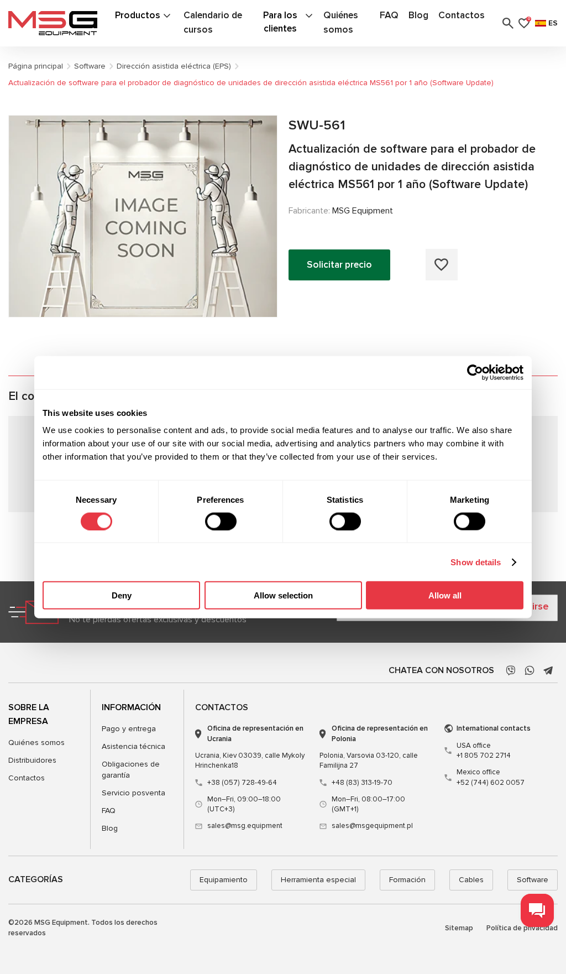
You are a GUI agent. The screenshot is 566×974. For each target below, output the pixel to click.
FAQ (389, 15)
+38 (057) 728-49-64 (242, 782)
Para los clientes (280, 21)
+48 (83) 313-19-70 (362, 782)
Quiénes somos (36, 742)
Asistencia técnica (133, 746)
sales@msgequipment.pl (372, 825)
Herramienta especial (318, 879)
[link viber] (510, 670)
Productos (137, 15)
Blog (418, 15)
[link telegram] (548, 670)
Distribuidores (32, 760)
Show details (475, 561)
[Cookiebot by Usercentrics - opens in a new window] (475, 372)
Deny (122, 595)
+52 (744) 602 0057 (491, 777)
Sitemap (459, 928)
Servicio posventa (133, 793)
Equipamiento (224, 879)
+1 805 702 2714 (484, 750)
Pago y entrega (129, 728)
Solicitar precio (339, 264)
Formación (407, 879)
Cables (471, 879)
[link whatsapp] (529, 670)
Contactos (461, 15)
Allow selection (283, 595)
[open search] (507, 23)
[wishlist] (442, 264)
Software (532, 879)
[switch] (221, 521)
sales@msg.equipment (244, 825)
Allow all (445, 595)
